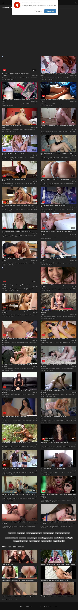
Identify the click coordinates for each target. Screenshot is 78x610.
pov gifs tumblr (35, 541)
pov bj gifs (69, 538)
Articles (22, 607)
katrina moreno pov (62, 533)
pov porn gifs (32, 538)
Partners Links (54, 607)
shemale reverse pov (34, 533)
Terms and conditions (37, 607)
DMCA (27, 607)
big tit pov (21, 533)
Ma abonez (50, 11)
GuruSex (20, 547)
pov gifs (22, 538)
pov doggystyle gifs (45, 538)
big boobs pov (48, 533)
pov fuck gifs (59, 538)
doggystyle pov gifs (20, 541)
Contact (46, 607)
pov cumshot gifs (11, 538)
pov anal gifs (46, 541)
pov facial (12, 533)
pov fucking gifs (58, 541)
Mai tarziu (38, 11)
